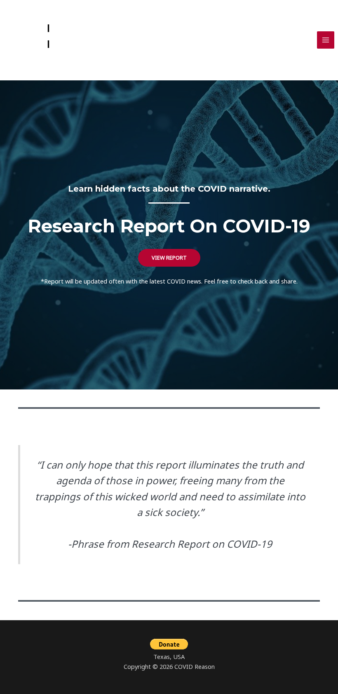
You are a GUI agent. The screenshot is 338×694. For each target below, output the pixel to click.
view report (169, 257)
